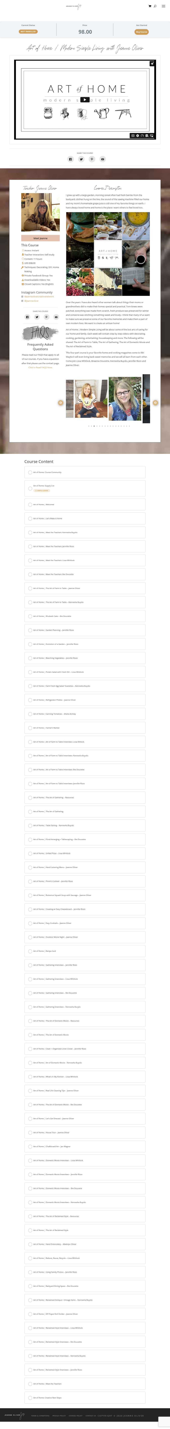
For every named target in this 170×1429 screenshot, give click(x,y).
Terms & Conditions (40, 1416)
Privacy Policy (59, 1416)
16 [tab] (129, 427)
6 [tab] (102, 427)
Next (155, 402)
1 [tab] (89, 427)
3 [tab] (94, 427)
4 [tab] (97, 427)
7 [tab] (105, 427)
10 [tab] (113, 427)
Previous (60, 402)
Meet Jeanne (40, 238)
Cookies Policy (75, 1416)
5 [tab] (100, 427)
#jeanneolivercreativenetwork (39, 296)
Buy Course (141, 32)
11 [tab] (116, 427)
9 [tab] (111, 427)
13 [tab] (121, 427)
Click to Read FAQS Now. (40, 367)
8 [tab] (108, 427)
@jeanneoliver (31, 300)
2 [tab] (92, 427)
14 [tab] (124, 427)
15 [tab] (127, 427)
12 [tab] (119, 427)
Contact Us (90, 1416)
